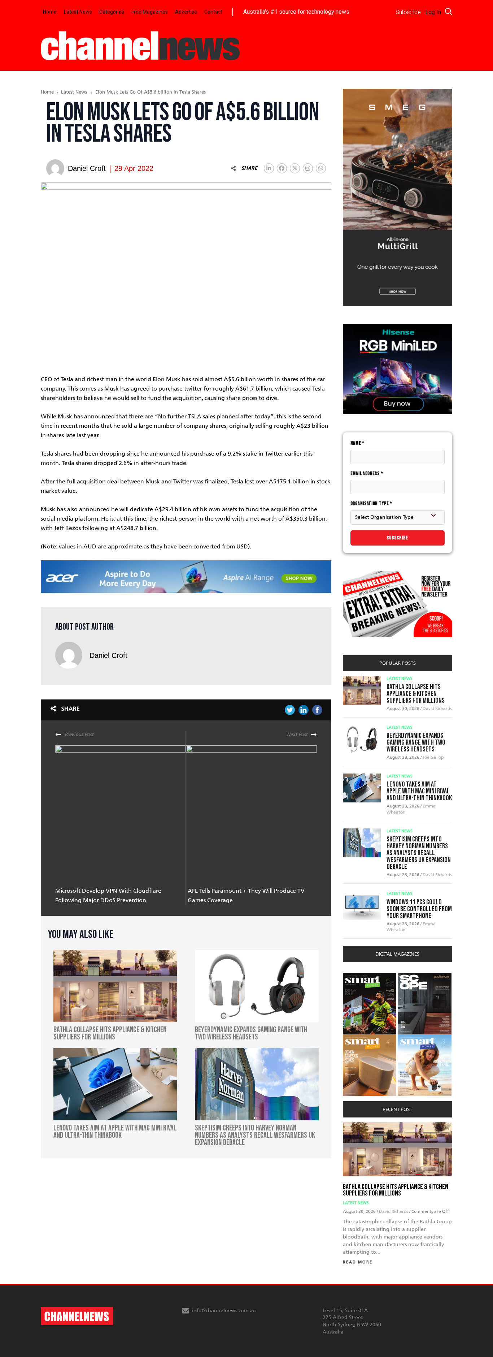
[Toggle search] (448, 11)
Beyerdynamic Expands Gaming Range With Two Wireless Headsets (416, 742)
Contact (213, 12)
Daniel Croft (108, 655)
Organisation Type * (371, 503)
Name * (357, 443)
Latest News (78, 12)
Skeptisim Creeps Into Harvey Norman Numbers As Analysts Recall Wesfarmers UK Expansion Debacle (419, 853)
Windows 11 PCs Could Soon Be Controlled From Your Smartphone (419, 909)
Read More (357, 1262)
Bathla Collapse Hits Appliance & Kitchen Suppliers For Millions (416, 693)
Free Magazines (149, 12)
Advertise (186, 12)
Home (50, 12)
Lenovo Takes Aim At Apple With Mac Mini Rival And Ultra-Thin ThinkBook (419, 791)
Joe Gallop (433, 757)
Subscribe (397, 538)
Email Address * (366, 473)
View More (357, 976)
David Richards (437, 708)
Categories (111, 12)
